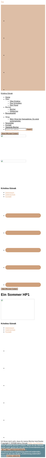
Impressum (9, 192)
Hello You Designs (35, 443)
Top (2, 2)
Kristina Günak (7, 93)
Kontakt (8, 197)
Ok (3, 449)
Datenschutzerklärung (17, 449)
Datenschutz (10, 195)
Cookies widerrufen (13, 456)
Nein (6, 449)
